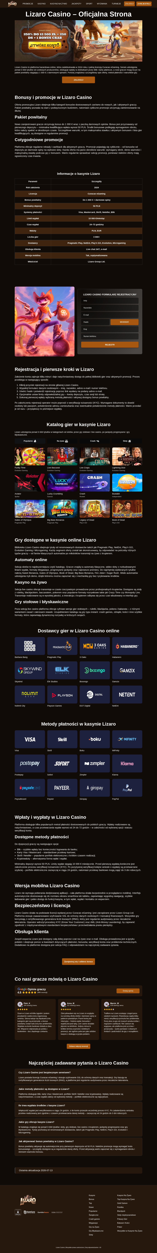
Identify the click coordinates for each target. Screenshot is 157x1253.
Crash (93, 441)
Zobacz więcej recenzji (78, 1046)
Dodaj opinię (128, 991)
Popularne (28, 441)
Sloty (125, 441)
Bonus (91, 1199)
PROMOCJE (28, 4)
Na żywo (60, 441)
